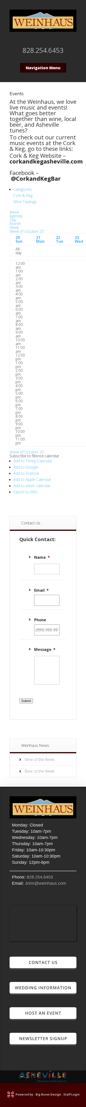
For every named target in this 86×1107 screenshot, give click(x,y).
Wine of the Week (39, 759)
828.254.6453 (40, 877)
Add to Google (25, 467)
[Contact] (43, 967)
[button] (34, 456)
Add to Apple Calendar (32, 479)
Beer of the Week (39, 771)
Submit (26, 701)
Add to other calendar (32, 485)
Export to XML (25, 492)
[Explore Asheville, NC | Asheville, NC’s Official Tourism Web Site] (43, 1081)
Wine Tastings (25, 201)
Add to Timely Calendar (32, 461)
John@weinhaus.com (45, 883)
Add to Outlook (26, 473)
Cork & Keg (22, 195)
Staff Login (71, 1094)
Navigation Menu (43, 67)
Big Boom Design (48, 1094)
